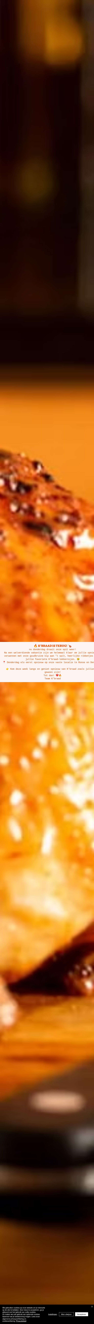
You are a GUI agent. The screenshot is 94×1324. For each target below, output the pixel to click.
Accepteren (81, 1314)
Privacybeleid (21, 1321)
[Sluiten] (92, 1306)
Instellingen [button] (52, 1314)
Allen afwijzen (66, 1314)
